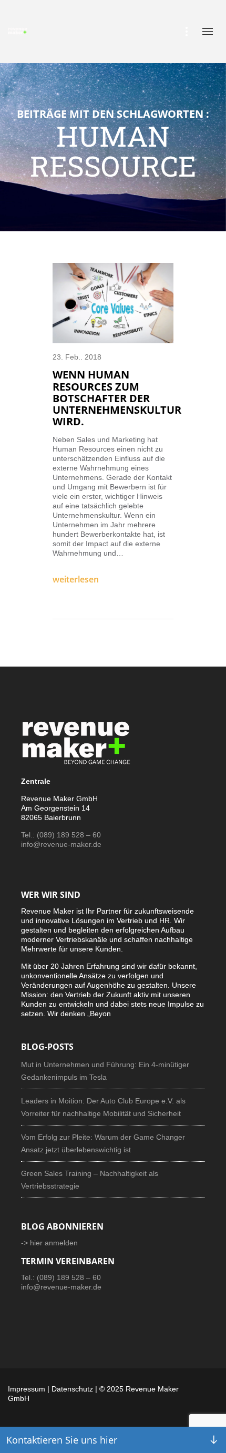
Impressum (26, 1389)
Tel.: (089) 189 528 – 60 (61, 835)
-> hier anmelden (49, 1243)
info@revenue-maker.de (61, 844)
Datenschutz (72, 1389)
